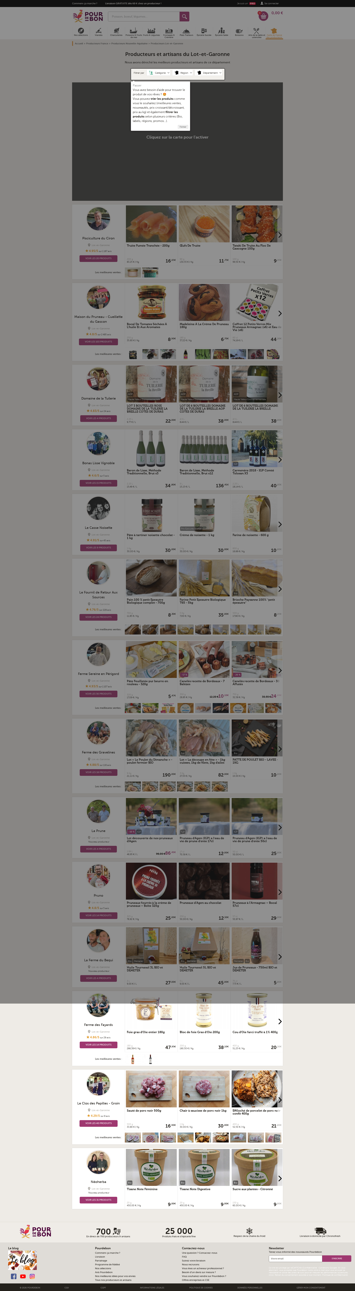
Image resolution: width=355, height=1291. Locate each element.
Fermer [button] (183, 127)
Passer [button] (137, 85)
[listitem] (159, 72)
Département (210, 73)
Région (184, 73)
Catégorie (160, 73)
